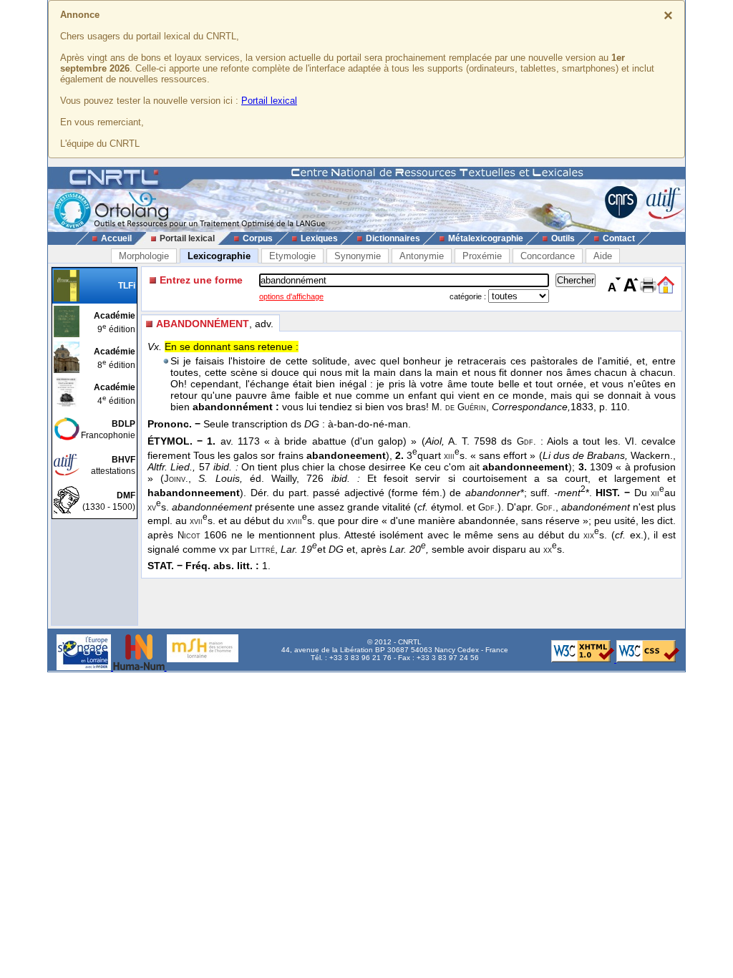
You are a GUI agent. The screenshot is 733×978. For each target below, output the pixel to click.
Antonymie (421, 256)
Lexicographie (219, 256)
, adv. (214, 323)
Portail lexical (269, 100)
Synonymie (357, 256)
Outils (563, 238)
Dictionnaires (393, 238)
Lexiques (319, 238)
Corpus (258, 238)
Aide (602, 256)
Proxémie (482, 256)
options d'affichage (291, 296)
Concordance (547, 256)
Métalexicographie (485, 238)
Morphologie (144, 256)
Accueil (116, 238)
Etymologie (292, 256)
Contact (619, 238)
